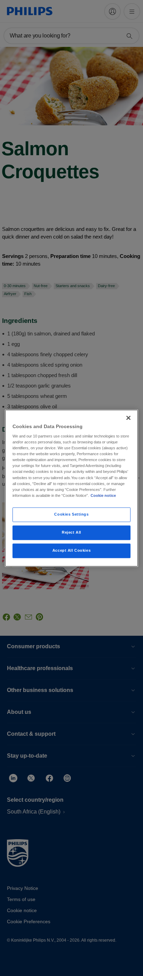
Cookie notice (103, 495)
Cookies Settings (71, 514)
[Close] (128, 417)
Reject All (71, 532)
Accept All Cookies (71, 550)
